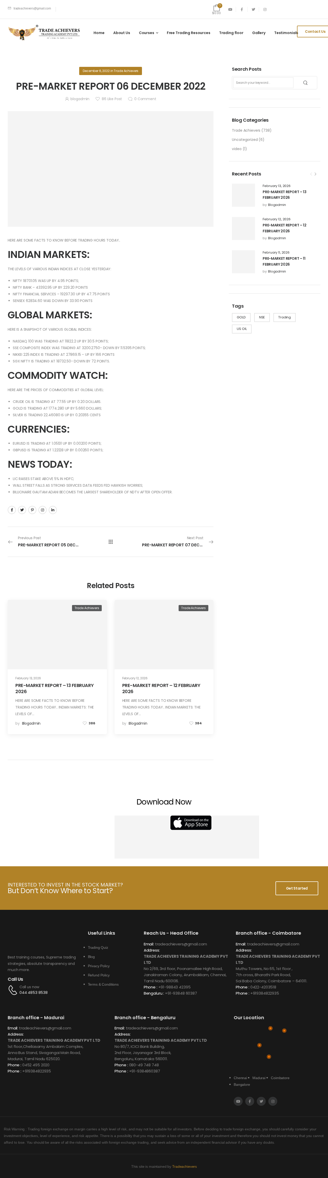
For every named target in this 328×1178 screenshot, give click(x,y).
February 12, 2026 (277, 219)
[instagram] (265, 9)
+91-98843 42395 (174, 987)
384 (198, 723)
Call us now (29, 986)
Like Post (112, 98)
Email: (149, 944)
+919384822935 (264, 993)
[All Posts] (110, 541)
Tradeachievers (184, 1166)
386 (92, 723)
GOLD (241, 317)
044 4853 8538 (33, 992)
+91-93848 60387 (181, 993)
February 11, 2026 (276, 252)
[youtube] (230, 9)
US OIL (242, 328)
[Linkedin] (53, 510)
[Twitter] (22, 510)
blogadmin (277, 204)
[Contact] (13, 990)
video (236, 148)
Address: (152, 950)
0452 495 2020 (35, 1065)
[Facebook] (12, 510)
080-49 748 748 (144, 1065)
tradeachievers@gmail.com (181, 944)
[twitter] (253, 9)
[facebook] (242, 9)
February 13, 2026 (277, 186)
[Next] (315, 174)
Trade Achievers (246, 130)
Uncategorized (245, 139)
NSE (262, 317)
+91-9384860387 (144, 1071)
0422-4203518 (263, 987)
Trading (284, 317)
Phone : (150, 987)
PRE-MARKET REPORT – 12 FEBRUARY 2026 (161, 688)
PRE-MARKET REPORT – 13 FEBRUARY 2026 (54, 688)
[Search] (306, 82)
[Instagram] (42, 510)
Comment (145, 98)
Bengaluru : (154, 993)
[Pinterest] (32, 510)
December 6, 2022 (96, 71)
